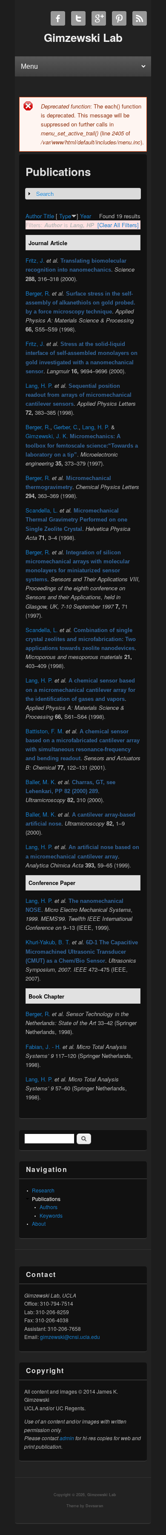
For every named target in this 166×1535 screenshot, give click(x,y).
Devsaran (94, 1506)
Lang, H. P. (39, 385)
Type (65, 216)
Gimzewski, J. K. (47, 436)
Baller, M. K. (41, 782)
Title (48, 216)
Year (85, 216)
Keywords (51, 1215)
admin (67, 1437)
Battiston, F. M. (45, 731)
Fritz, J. (35, 260)
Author (34, 216)
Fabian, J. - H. (43, 1047)
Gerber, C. (66, 427)
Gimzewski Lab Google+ (99, 18)
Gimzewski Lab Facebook (58, 18)
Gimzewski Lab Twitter (78, 18)
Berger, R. (38, 293)
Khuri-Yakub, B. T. (48, 942)
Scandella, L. (42, 510)
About (39, 1223)
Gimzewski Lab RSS (139, 18)
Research (43, 1190)
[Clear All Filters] (118, 225)
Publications (46, 1198)
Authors (48, 1206)
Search (45, 194)
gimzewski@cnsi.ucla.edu (70, 1336)
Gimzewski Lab (101, 1494)
